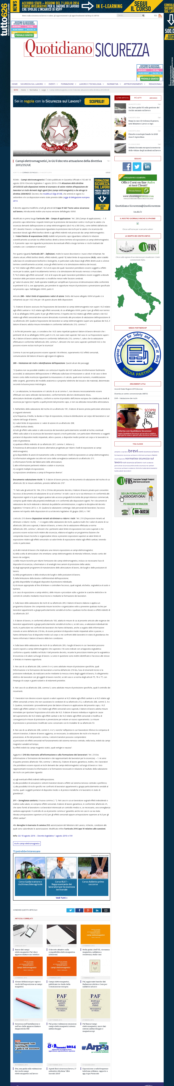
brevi (133, 451)
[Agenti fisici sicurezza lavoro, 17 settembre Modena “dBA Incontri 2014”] (61, 1048)
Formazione (67, 84)
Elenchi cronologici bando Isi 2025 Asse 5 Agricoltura (143, 135)
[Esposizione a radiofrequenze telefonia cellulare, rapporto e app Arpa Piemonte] (95, 1048)
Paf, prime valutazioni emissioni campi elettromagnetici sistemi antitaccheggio (62, 1026)
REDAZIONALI (155, 84)
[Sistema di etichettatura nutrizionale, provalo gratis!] (24, 36)
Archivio (153, 98)
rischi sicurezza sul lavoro (132, 462)
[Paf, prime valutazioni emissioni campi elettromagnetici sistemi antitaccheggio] (61, 1003)
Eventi (52, 84)
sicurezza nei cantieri (146, 466)
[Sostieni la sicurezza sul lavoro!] (138, 437)
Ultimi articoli (122, 98)
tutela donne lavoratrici (149, 468)
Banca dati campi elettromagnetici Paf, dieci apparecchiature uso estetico (27, 952)
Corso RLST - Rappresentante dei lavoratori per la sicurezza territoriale (62, 885)
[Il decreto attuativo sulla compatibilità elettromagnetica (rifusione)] (61, 934)
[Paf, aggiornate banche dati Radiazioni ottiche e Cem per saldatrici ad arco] (95, 966)
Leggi (108, 172)
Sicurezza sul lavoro (32, 84)
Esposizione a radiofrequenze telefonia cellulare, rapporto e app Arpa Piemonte (95, 1071)
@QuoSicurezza (150, 205)
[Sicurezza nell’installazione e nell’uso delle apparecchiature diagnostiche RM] (28, 1003)
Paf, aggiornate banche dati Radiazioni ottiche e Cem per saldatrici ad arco (95, 984)
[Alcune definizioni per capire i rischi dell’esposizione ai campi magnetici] (28, 966)
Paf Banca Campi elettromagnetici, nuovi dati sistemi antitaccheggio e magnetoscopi (94, 1028)
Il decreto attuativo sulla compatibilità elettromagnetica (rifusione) (62, 952)
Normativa (112, 84)
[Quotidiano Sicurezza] (87, 49)
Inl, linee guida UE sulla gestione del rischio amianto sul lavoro (143, 109)
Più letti (138, 98)
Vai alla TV (137, 211)
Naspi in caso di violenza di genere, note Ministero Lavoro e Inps (143, 122)
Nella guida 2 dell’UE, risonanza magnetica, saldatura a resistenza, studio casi (96, 952)
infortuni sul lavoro (145, 455)
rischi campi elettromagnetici (27, 843)
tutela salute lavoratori (122, 471)
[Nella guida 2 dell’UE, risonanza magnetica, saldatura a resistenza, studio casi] (95, 934)
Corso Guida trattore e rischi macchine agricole (30, 883)
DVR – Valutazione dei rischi (125, 398)
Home (15, 84)
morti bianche (119, 459)
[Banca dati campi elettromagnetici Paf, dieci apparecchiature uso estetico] (28, 934)
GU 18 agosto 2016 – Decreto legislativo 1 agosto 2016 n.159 (45, 835)
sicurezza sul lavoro (121, 468)
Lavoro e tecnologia (90, 84)
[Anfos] (135, 516)
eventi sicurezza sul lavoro (148, 452)
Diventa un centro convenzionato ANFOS (131, 393)
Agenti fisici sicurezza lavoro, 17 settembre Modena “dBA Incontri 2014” (62, 1071)
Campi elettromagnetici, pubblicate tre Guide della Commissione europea (59, 984)
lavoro (154, 455)
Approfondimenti (133, 84)
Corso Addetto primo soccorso (93, 883)
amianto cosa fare (121, 452)
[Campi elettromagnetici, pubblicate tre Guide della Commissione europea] (61, 966)
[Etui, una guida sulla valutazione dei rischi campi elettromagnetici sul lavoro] (28, 1048)
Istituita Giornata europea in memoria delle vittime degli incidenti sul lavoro (144, 149)
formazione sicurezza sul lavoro (126, 455)
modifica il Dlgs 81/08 (52, 193)
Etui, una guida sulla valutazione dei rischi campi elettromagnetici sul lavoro (28, 1071)
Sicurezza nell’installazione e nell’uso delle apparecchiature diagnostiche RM (28, 1026)
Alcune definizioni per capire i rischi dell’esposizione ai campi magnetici (28, 984)
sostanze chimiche (135, 468)
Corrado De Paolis (29, 172)
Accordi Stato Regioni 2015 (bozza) (128, 389)
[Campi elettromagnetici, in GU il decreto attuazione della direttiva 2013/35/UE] (61, 134)
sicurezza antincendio (131, 466)
